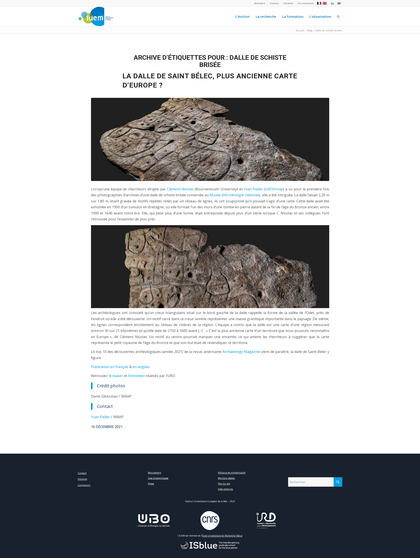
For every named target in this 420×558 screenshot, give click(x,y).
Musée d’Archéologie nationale (235, 195)
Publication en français (109, 366)
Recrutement (154, 472)
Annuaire (259, 3)
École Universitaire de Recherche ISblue (222, 535)
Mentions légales (226, 478)
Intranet (288, 3)
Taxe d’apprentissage (158, 478)
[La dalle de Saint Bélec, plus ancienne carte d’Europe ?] (210, 139)
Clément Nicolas (180, 189)
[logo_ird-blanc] (266, 520)
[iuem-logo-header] (96, 16)
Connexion (84, 485)
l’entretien (136, 375)
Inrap (278, 189)
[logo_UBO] (154, 520)
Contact (274, 3)
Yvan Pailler (253, 189)
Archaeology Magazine (241, 351)
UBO (269, 189)
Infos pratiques (225, 489)
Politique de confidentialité (231, 472)
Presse (151, 483)
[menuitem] (260, 3)
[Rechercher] (338, 16)
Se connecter (306, 3)
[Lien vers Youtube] (339, 3)
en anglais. (141, 366)
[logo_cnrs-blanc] (210, 520)
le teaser (116, 375)
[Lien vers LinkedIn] (332, 3)
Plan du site (224, 483)
